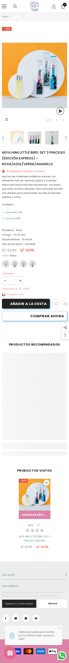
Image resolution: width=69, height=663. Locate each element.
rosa (27, 530)
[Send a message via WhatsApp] (62, 655)
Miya (19, 230)
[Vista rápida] (46, 483)
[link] (56, 304)
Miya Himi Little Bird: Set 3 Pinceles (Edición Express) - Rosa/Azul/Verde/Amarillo (34, 539)
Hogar (5, 16)
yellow (42, 530)
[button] (56, 120)
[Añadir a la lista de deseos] (38, 525)
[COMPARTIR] (64, 304)
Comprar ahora (47, 316)
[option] (34, 75)
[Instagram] (15, 618)
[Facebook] (5, 618)
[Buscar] (15, 6)
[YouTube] (36, 618)
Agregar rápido (35, 515)
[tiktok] (26, 618)
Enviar (52, 603)
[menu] (4, 6)
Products (17, 16)
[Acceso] (54, 6)
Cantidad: (8, 273)
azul (32, 530)
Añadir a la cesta (28, 303)
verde (37, 530)
